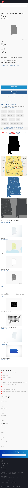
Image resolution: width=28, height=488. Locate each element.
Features (2, 430)
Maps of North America (6, 296)
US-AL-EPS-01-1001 (4, 270)
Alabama (4, 111)
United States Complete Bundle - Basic (10, 65)
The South (12, 119)
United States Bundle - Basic (8, 64)
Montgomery (19, 111)
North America (11, 115)
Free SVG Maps (4, 472)
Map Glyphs (22, 477)
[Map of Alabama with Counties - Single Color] (14, 277)
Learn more (19, 98)
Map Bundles (3, 399)
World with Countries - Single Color (9, 372)
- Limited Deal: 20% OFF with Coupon (14, 133)
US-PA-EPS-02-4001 (5, 359)
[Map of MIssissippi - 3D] (14, 335)
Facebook (3, 444)
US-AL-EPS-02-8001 (4, 239)
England (4, 379)
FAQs (2, 427)
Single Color (19, 115)
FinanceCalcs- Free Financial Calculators (9, 477)
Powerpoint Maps (4, 403)
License (2, 432)
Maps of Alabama (5, 222)
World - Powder (5, 386)
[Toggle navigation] (25, 2)
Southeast (4, 119)
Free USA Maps (12, 472)
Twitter (2, 446)
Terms (2, 439)
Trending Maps (4, 417)
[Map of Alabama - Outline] (14, 262)
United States (5, 123)
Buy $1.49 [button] (14, 92)
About (2, 425)
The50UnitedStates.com (8, 104)
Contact (2, 434)
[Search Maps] (25, 5)
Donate (12, 480)
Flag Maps (3, 406)
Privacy (2, 437)
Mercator (3, 54)
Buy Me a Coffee (4, 441)
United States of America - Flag (8, 389)
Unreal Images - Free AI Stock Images (9, 473)
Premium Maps (4, 401)
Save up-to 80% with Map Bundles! (14, 453)
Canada (4, 393)
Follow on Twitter (16, 486)
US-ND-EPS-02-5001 (5, 313)
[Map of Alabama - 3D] (14, 231)
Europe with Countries (6, 377)
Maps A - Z (3, 420)
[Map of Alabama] (14, 246)
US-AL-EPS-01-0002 (4, 286)
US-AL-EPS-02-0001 (4, 255)
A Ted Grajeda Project (5, 483)
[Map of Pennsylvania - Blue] (14, 351)
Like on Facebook (5, 486)
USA (18, 119)
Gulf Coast (11, 111)
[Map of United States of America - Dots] (14, 320)
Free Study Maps (16, 475)
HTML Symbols (4, 476)
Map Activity (3, 415)
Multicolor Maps (4, 408)
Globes (2, 413)
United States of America (16, 123)
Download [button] (14, 87)
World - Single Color (6, 375)
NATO (3, 115)
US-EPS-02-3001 (4, 328)
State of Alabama (5, 106)
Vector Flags (20, 472)
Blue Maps (3, 410)
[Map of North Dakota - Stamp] (14, 304)
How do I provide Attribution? (7, 101)
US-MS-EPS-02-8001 (5, 344)
